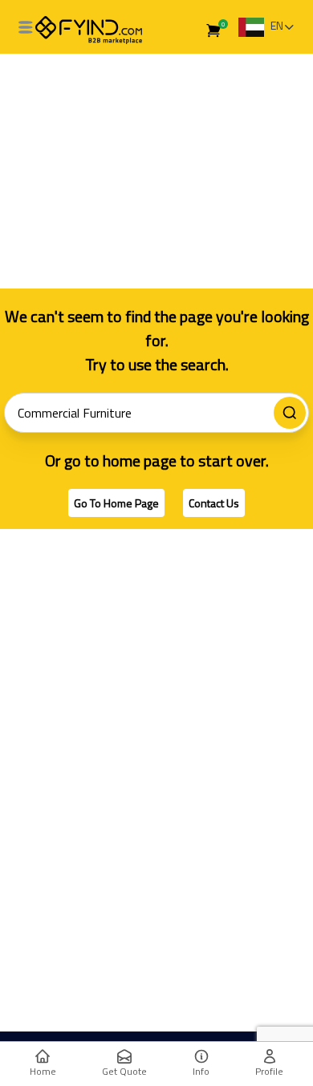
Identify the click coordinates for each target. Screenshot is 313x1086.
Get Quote (124, 1071)
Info (201, 1071)
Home (43, 1071)
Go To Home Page (116, 503)
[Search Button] (290, 413)
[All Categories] (25, 27)
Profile (269, 1071)
